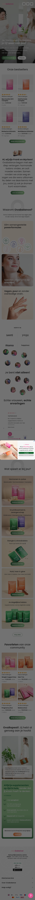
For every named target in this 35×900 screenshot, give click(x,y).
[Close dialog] (34, 441)
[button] (30, 895)
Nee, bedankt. (26, 455)
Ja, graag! (26, 453)
